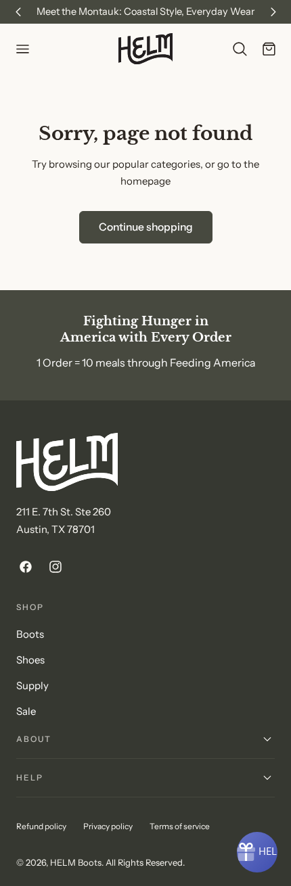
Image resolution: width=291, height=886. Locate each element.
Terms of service (180, 826)
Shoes (30, 660)
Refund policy (41, 826)
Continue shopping (146, 226)
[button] (22, 49)
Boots (30, 634)
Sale (26, 711)
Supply (32, 686)
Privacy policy (108, 826)
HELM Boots (76, 862)
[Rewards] (257, 852)
